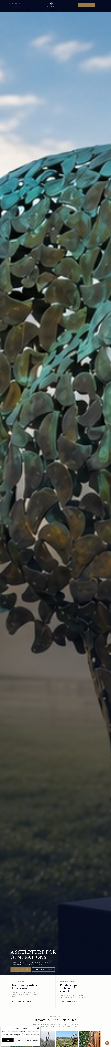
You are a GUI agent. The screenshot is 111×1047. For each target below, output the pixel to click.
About (52, 10)
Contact (79, 10)
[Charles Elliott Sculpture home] (52, 5)
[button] (38, 1028)
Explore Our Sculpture (21, 969)
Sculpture (25, 10)
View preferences (32, 1040)
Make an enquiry (86, 5)
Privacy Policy (24, 1043)
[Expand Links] (107, 1043)
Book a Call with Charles (43, 969)
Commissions (40, 10)
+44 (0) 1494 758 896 (16, 3)
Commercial (65, 10)
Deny (19, 1040)
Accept (8, 1040)
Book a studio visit (17, 6)
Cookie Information (17, 1043)
